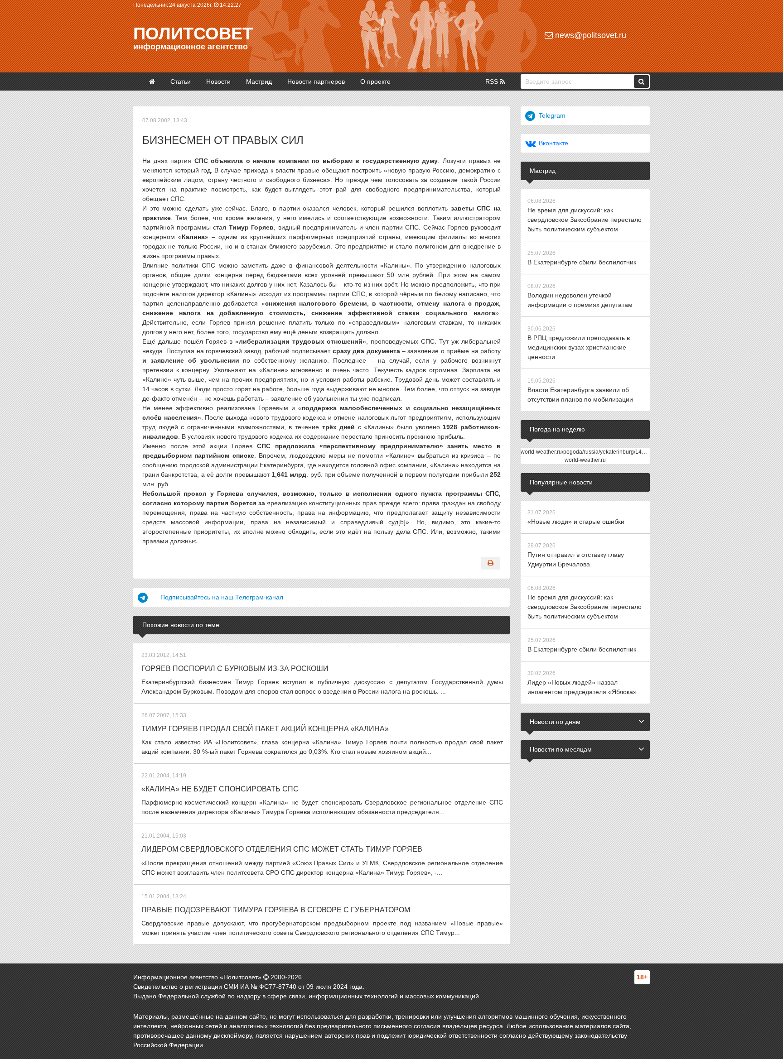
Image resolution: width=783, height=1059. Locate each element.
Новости (218, 81)
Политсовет (193, 33)
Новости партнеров (316, 81)
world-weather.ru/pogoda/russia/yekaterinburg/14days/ (588, 452)
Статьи (180, 81)
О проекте (375, 81)
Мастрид (259, 81)
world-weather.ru (585, 460)
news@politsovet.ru (589, 35)
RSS (492, 81)
